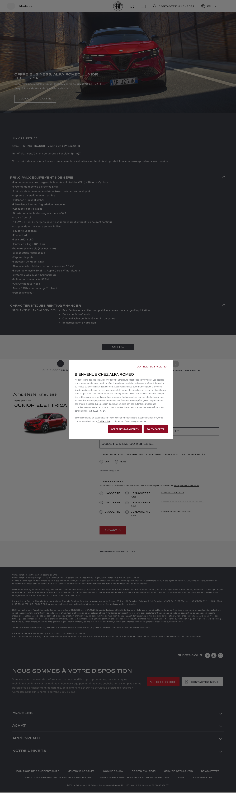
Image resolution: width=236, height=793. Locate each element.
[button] (153, 367)
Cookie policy (103, 421)
